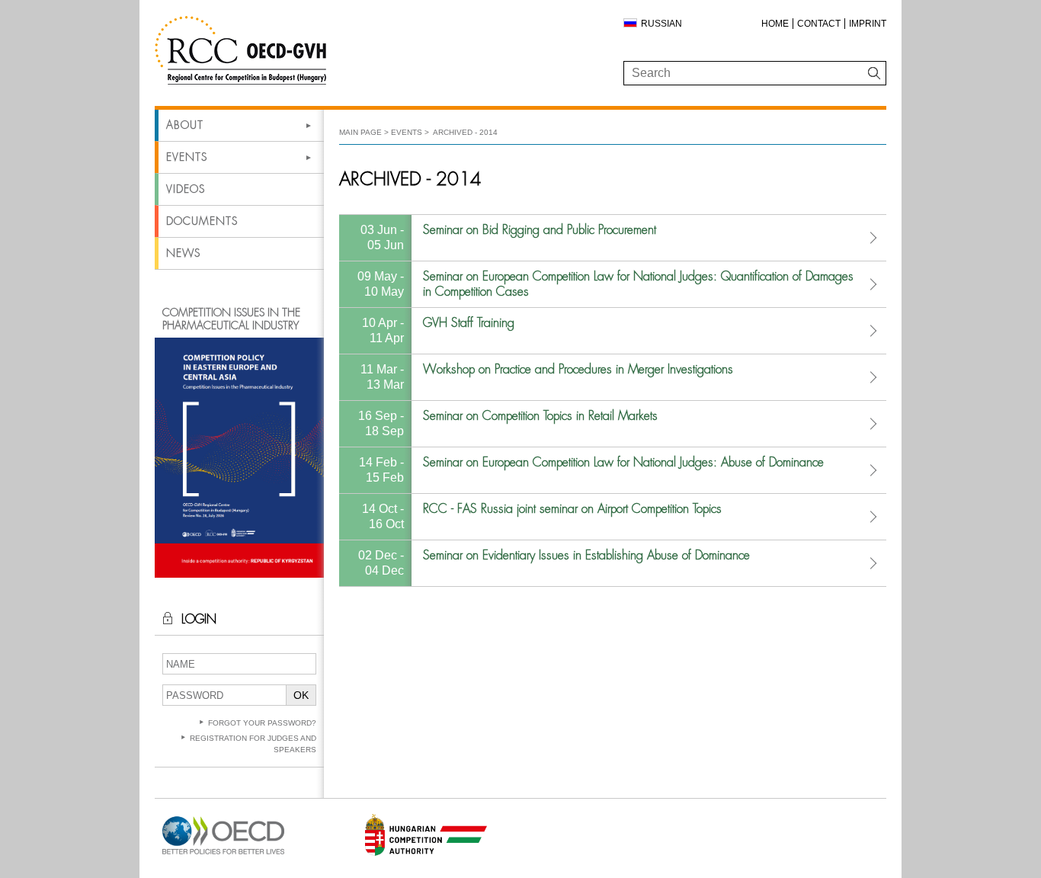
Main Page (360, 132)
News (183, 253)
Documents (202, 221)
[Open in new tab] (223, 854)
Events (186, 157)
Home (775, 23)
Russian (661, 23)
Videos (185, 189)
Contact (819, 23)
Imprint (867, 23)
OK (301, 695)
